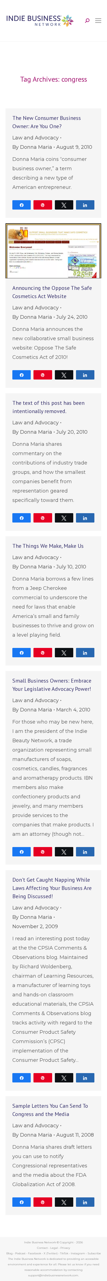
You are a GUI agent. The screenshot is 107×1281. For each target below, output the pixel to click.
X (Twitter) (51, 1253)
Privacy (65, 1248)
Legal (54, 1248)
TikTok (64, 1253)
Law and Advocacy (35, 138)
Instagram (78, 1253)
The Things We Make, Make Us (48, 545)
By (32, 147)
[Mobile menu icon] (98, 20)
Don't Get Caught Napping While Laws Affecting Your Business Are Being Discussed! (52, 888)
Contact (42, 1248)
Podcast (20, 1253)
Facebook (34, 1253)
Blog (9, 1253)
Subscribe (94, 1253)
